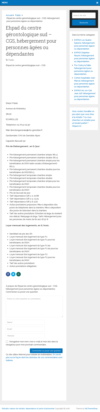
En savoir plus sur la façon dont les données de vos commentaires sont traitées (34, 357)
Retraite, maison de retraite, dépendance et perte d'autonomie (28, 409)
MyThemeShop (91, 409)
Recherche (84, 23)
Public (11, 60)
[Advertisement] (24, 84)
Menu (5, 2)
